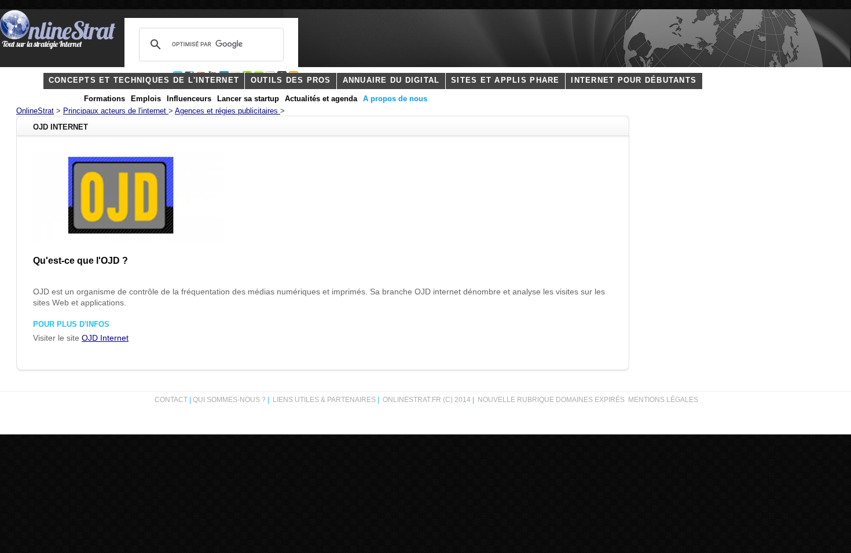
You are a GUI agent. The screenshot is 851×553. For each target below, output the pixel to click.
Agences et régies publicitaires (227, 111)
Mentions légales (663, 399)
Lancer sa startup (248, 99)
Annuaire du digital (391, 80)
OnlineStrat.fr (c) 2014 (427, 399)
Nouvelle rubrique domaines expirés (551, 399)
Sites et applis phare (505, 80)
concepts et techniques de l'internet (144, 80)
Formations (104, 99)
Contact (171, 399)
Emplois (146, 99)
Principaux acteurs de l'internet (115, 111)
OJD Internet (105, 338)
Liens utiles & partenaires (324, 399)
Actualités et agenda (321, 99)
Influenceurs (189, 99)
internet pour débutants (633, 80)
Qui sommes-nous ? (230, 399)
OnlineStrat (35, 111)
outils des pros (291, 80)
